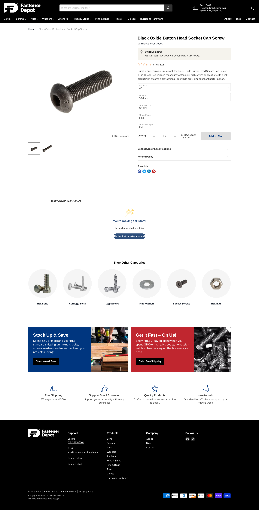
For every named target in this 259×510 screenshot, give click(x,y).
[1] (154, 136)
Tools (118, 18)
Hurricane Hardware (151, 18)
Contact (250, 18)
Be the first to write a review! (129, 236)
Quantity (142, 135)
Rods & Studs (82, 18)
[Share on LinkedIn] (149, 171)
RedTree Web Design (49, 498)
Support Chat (75, 464)
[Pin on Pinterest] (154, 171)
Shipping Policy (86, 491)
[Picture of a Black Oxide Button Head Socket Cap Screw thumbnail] (34, 148)
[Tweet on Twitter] (144, 171)
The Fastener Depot (152, 43)
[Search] (168, 8)
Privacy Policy (34, 491)
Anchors (63, 18)
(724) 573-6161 (76, 442)
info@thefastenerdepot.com (83, 452)
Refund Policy (75, 458)
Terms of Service (68, 491)
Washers (47, 18)
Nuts (33, 18)
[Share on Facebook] (139, 171)
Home (31, 29)
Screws (20, 18)
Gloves (131, 18)
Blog (238, 18)
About (228, 18)
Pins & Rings (102, 18)
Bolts (7, 18)
